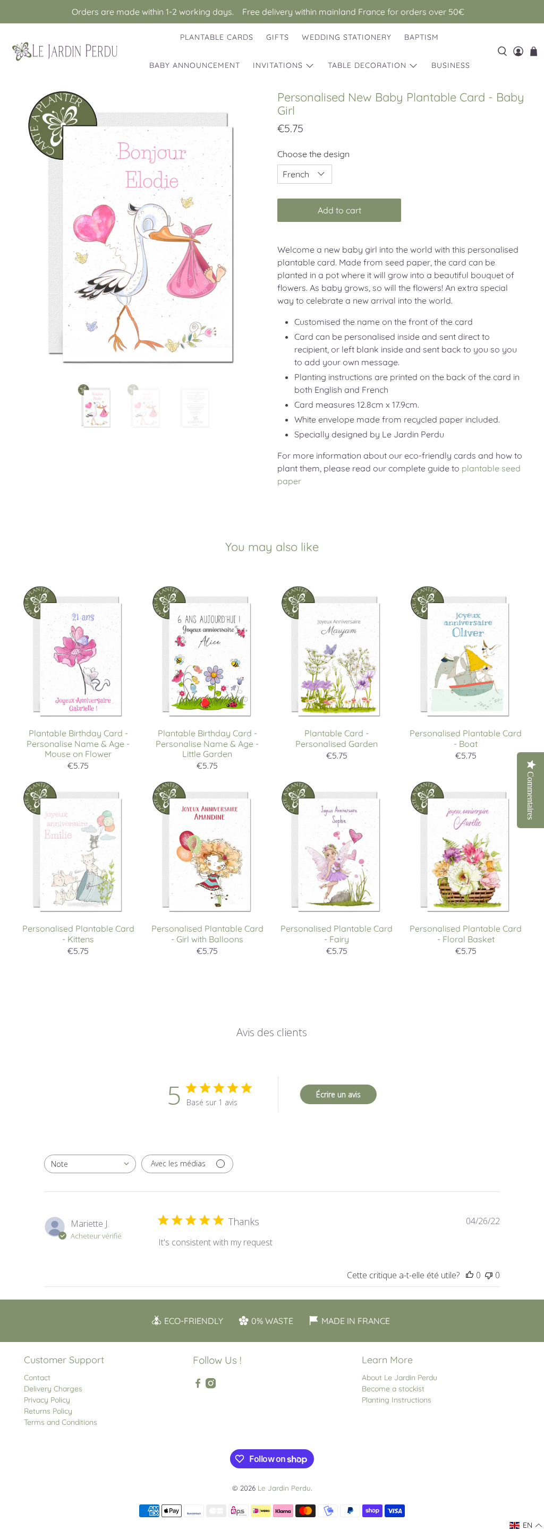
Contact (37, 1377)
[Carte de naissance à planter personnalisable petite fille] (143, 232)
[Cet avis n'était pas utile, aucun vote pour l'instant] (488, 1275)
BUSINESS (450, 65)
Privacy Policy (47, 1400)
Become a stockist (393, 1389)
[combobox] (90, 1164)
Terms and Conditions (60, 1422)
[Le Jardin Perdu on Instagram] (211, 1386)
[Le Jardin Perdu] (65, 52)
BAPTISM (421, 37)
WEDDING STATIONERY (347, 37)
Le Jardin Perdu (284, 1488)
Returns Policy (48, 1411)
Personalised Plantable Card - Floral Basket (466, 933)
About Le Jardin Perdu (399, 1377)
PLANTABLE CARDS (216, 37)
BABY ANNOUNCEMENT (194, 65)
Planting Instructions (396, 1400)
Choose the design (313, 154)
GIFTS (277, 37)
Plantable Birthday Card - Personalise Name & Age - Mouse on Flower (78, 743)
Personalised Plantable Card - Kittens (78, 933)
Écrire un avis (338, 1094)
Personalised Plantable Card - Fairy (336, 933)
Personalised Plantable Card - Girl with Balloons (207, 933)
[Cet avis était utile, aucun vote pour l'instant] (469, 1275)
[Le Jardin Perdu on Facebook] (198, 1386)
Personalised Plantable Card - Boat (466, 738)
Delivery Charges (53, 1389)
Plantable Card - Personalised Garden (336, 738)
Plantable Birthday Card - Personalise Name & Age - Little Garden (207, 743)
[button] (526, 1525)
